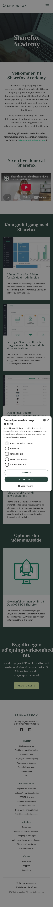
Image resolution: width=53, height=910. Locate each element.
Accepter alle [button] (26, 479)
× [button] (48, 420)
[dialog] (26, 453)
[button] (26, 486)
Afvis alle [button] (26, 472)
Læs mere (23, 437)
